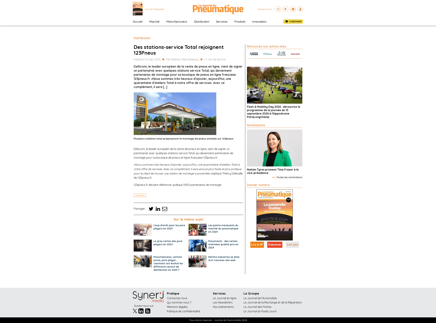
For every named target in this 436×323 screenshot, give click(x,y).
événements (265, 9)
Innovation (259, 21)
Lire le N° (257, 244)
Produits (239, 21)
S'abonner (275, 244)
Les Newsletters (223, 302)
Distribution (201, 21)
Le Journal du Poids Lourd (260, 311)
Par (182, 59)
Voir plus (292, 244)
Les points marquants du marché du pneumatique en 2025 (223, 228)
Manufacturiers (176, 21)
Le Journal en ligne (224, 298)
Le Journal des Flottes (257, 307)
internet (140, 195)
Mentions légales (177, 307)
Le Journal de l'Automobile (260, 298)
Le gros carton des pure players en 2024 (167, 243)
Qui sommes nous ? (179, 302)
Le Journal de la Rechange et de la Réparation (273, 302)
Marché (154, 21)
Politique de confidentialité (183, 311)
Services (222, 21)
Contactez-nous (177, 298)
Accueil (137, 21)
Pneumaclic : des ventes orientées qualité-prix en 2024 (223, 244)
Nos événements (223, 307)
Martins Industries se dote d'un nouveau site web (223, 258)
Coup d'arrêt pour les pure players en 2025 (169, 227)
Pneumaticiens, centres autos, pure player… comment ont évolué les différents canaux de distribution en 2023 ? (168, 263)
